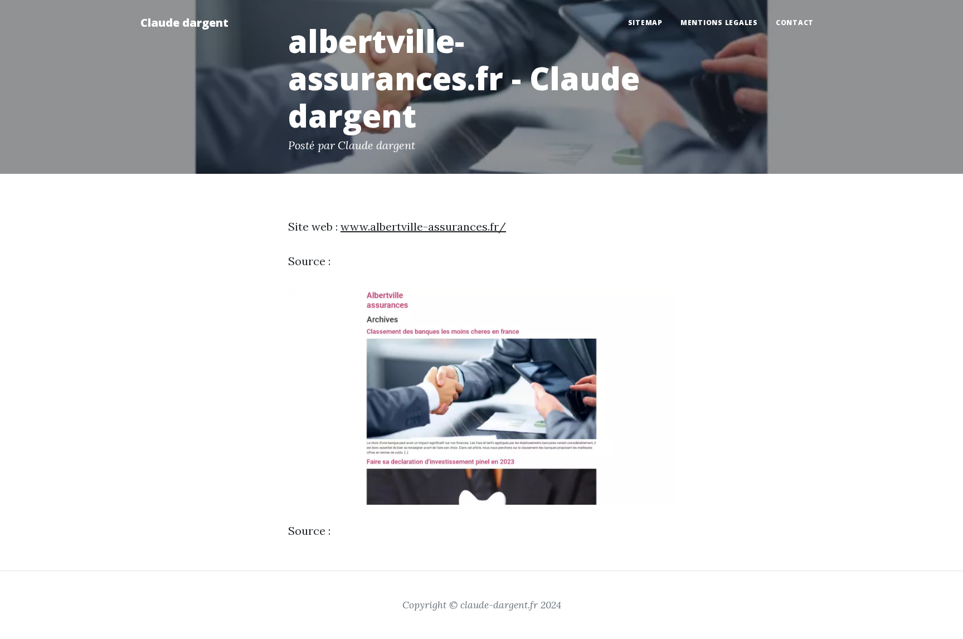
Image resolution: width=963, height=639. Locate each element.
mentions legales (719, 22)
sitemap (645, 22)
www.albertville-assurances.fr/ (423, 226)
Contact (795, 22)
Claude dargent (184, 22)
